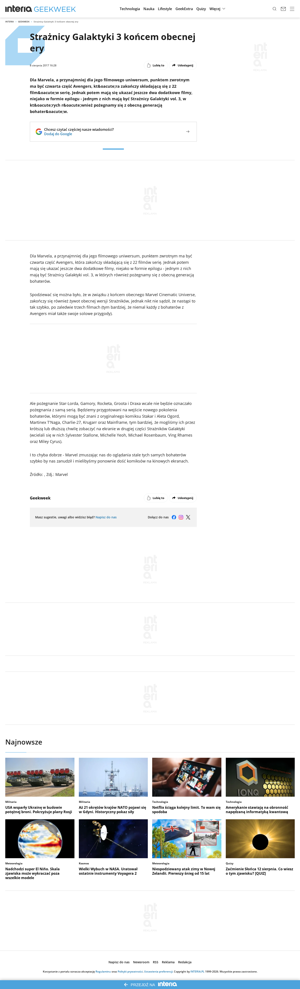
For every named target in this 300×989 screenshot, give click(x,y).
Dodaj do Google (79, 134)
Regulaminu (103, 971)
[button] (130, 9)
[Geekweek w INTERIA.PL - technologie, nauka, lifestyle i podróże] (55, 8)
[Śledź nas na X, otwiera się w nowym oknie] (188, 517)
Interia (9, 21)
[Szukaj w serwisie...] (274, 9)
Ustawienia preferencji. (158, 971)
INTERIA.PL (197, 971)
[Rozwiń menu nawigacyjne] (292, 9)
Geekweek (23, 21)
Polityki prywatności (130, 971)
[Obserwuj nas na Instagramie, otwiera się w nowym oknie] (180, 517)
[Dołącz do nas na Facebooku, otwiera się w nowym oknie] (173, 517)
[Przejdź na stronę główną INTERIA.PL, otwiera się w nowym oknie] (18, 8)
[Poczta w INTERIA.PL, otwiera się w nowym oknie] (283, 9)
